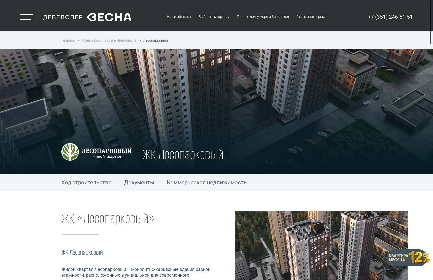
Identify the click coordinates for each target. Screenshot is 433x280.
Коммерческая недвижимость (207, 182)
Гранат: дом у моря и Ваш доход (263, 17)
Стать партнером (310, 17)
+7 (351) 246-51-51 (390, 17)
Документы (139, 182)
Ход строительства (86, 182)
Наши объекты (179, 17)
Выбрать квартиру (214, 17)
